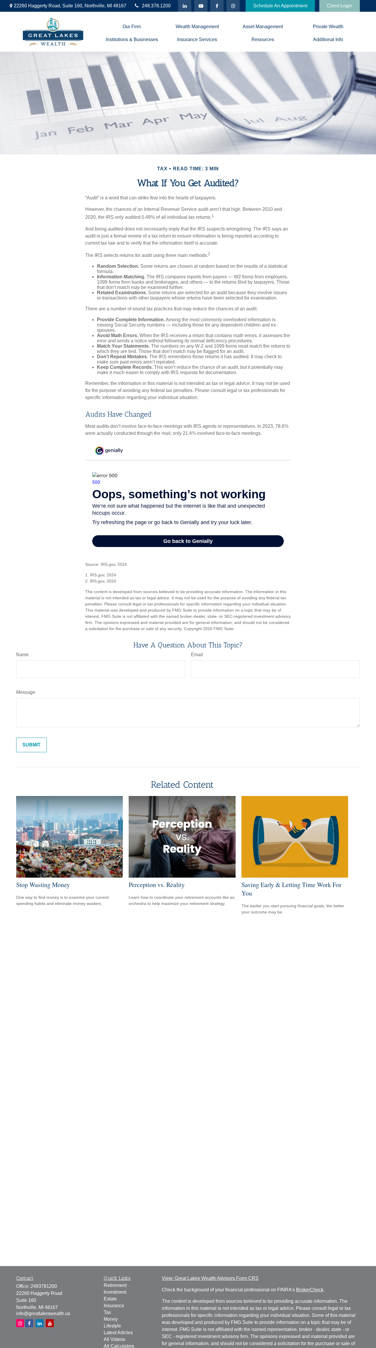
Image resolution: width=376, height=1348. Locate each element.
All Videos (114, 1339)
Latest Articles (118, 1332)
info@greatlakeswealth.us (43, 1313)
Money (111, 1319)
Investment (115, 1292)
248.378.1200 (156, 5)
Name (22, 654)
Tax (107, 1312)
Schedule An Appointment (280, 5)
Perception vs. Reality (157, 884)
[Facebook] (217, 6)
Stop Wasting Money (43, 884)
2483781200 (44, 1286)
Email (197, 654)
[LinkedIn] (184, 6)
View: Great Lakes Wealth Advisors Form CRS (210, 1278)
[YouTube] (200, 6)
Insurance (114, 1305)
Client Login (339, 5)
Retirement (115, 1285)
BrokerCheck (309, 1289)
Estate (110, 1298)
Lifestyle (112, 1325)
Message (25, 692)
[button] (131, 26)
